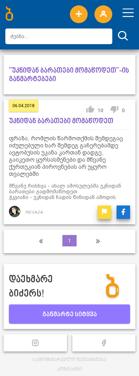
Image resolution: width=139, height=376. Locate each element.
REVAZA (34, 212)
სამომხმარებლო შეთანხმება (70, 360)
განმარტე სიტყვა (69, 315)
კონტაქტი (69, 369)
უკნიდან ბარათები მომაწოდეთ (61, 121)
